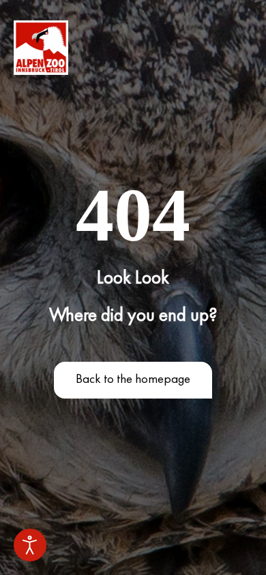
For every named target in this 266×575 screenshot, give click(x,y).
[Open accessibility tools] (30, 545)
